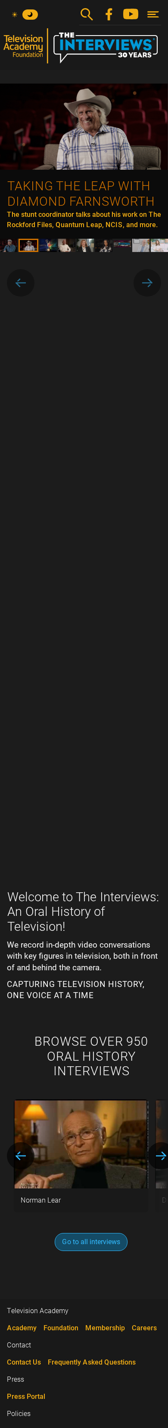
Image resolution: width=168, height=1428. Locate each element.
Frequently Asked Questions (92, 1362)
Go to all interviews (91, 1242)
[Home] (84, 49)
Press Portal (26, 1396)
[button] (20, 283)
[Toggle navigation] (153, 14)
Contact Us (24, 1362)
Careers (144, 1328)
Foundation (61, 1328)
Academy (22, 1328)
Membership (105, 1328)
